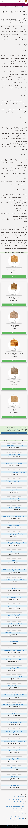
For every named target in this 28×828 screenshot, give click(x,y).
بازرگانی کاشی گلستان (14, 759)
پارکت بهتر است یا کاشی (19, 804)
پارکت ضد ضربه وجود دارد (19, 811)
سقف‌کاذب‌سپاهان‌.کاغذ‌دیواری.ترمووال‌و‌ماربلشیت (14, 516)
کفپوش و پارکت (14, 641)
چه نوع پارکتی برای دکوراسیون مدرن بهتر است (15, 806)
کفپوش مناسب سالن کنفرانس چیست (17, 814)
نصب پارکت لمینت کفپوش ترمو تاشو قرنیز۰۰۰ (14, 580)
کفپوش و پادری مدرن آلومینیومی (14, 677)
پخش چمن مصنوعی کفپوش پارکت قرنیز (14, 481)
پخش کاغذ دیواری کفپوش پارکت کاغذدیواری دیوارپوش (14, 695)
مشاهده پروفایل (14, 276)
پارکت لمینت (14, 561)
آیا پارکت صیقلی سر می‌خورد (18, 801)
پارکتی (26, 6)
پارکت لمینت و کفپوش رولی (14, 750)
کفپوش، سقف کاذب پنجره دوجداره (14, 659)
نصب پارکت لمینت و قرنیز (14, 606)
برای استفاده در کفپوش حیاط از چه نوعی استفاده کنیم (14, 816)
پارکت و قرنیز (14, 713)
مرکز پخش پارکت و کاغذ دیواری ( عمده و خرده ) (14, 741)
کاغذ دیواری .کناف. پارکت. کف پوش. (14, 624)
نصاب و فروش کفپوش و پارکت (14, 597)
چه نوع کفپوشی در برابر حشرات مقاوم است (16, 818)
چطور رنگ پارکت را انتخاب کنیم (18, 809)
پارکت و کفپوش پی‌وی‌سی (14, 455)
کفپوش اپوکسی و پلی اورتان (14, 768)
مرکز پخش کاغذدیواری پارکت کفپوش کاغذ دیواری (14, 705)
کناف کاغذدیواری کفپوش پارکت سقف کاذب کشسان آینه (14, 570)
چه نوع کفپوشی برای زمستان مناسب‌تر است (15, 799)
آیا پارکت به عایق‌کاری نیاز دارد (18, 821)
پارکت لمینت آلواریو (14, 785)
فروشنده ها (14, 4)
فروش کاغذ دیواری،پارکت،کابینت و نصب (14, 534)
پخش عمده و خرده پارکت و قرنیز (14, 722)
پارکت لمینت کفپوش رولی (14, 508)
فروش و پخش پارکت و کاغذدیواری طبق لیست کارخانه (14, 731)
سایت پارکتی (8, 826)
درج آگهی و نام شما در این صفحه (12, 429)
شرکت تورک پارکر (14, 777)
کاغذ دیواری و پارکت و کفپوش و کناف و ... (14, 543)
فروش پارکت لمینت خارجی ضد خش (14, 446)
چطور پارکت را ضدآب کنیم (19, 796)
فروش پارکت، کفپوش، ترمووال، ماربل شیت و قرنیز (14, 472)
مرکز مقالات (21, 6)
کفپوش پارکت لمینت (14, 525)
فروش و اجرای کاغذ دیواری (14, 686)
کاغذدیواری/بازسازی (14, 668)
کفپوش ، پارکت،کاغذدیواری (14, 615)
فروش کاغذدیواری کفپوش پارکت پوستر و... (14, 650)
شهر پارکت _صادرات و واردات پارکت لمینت (14, 633)
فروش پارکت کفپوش (14, 499)
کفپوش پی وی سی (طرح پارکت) (14, 463)
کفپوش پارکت (14, 490)
